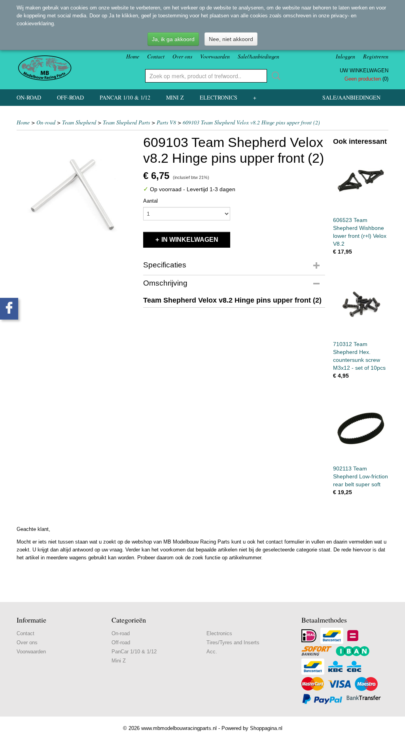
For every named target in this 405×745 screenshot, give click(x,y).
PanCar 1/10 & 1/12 (125, 97)
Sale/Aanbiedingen (258, 56)
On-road (29, 97)
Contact (156, 56)
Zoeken (274, 76)
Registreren (375, 56)
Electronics (218, 97)
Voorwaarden (215, 56)
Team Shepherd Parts (126, 122)
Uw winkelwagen (364, 70)
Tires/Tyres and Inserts (232, 642)
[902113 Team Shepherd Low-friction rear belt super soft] (360, 429)
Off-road (70, 97)
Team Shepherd (79, 122)
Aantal (150, 201)
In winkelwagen (189, 239)
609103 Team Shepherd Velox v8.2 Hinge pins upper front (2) (251, 122)
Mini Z (175, 97)
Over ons (182, 56)
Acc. (211, 652)
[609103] (76, 193)
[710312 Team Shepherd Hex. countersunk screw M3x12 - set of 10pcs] (360, 305)
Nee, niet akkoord (231, 39)
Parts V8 (166, 122)
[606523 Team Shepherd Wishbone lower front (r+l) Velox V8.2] (360, 180)
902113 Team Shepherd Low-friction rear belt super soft (360, 476)
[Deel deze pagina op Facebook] (9, 309)
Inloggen (345, 56)
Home (132, 56)
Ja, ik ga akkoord (173, 39)
